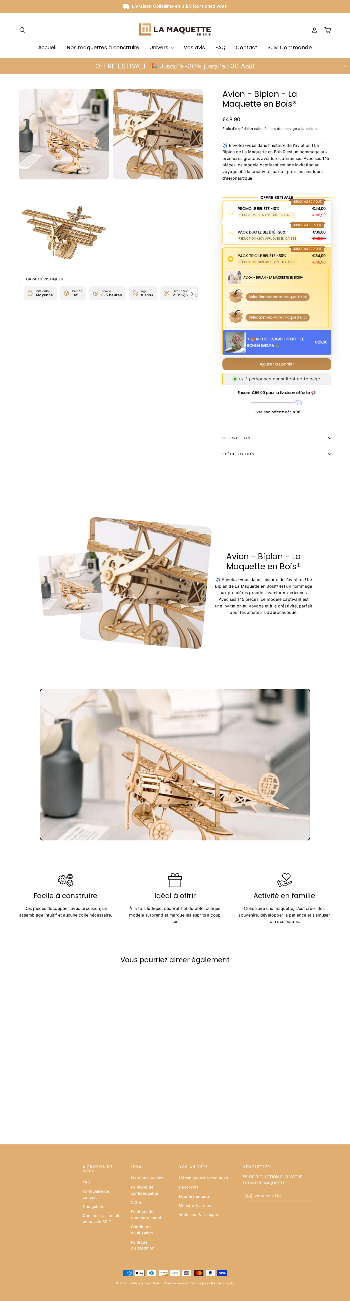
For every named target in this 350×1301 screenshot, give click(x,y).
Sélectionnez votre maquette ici (278, 297)
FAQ (220, 47)
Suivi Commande (289, 47)
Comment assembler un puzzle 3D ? (102, 1218)
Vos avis (194, 47)
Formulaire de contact (96, 1194)
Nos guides (93, 1206)
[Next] (191, 293)
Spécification (238, 454)
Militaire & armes (195, 1205)
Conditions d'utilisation (142, 1230)
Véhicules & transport (199, 1214)
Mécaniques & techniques (203, 1178)
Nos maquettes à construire (103, 47)
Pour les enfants (194, 1196)
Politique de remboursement (146, 1214)
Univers (160, 47)
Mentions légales (147, 1178)
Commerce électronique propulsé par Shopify (199, 1283)
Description (236, 438)
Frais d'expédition (237, 129)
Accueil (47, 47)
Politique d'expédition (143, 1245)
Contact (246, 47)
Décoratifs (189, 1187)
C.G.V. (136, 1202)
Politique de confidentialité (144, 1190)
